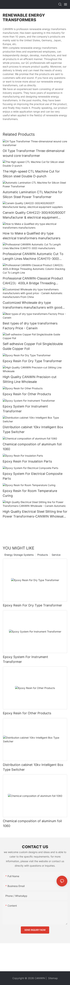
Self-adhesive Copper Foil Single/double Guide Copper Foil (33, 346)
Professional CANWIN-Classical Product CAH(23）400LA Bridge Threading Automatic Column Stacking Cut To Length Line (33, 281)
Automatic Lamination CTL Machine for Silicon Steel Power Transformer (32, 194)
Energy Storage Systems (19, 554)
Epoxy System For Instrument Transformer (25, 408)
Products (42, 554)
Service (56, 554)
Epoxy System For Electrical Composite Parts (32, 476)
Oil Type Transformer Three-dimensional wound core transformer (33, 153)
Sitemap (52, 978)
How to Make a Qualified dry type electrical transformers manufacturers (31, 235)
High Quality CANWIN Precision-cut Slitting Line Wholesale (30, 379)
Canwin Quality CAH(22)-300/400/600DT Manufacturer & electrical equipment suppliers (34, 215)
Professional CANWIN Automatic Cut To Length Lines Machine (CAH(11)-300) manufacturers (33, 256)
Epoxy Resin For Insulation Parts (27, 461)
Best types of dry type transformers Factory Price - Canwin (30, 325)
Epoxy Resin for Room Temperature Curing (30, 493)
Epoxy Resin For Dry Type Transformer (32, 361)
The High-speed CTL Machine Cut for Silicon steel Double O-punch (31, 173)
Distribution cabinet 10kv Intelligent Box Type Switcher (33, 429)
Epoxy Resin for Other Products (27, 394)
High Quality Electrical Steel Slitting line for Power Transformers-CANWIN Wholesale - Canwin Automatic (35, 514)
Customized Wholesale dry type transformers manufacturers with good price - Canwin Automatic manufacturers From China (34, 305)
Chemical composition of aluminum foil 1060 (32, 446)
